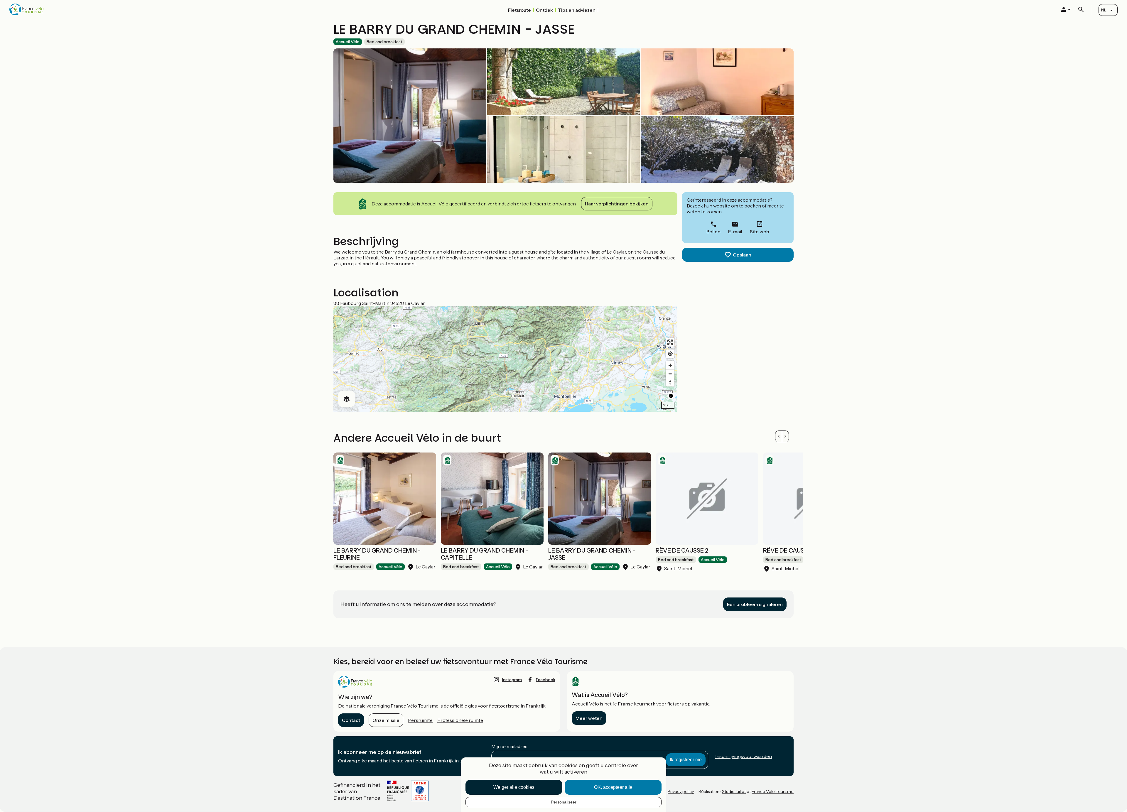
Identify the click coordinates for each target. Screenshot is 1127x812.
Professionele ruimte (460, 720)
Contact (351, 720)
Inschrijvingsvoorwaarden (743, 756)
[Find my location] (670, 354)
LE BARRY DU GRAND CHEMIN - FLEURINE (377, 554)
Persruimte (420, 720)
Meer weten (589, 718)
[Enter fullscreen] (670, 342)
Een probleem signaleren (755, 604)
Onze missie (385, 720)
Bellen (713, 231)
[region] (505, 359)
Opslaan (742, 255)
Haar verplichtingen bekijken (617, 204)
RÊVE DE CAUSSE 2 (682, 550)
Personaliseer (563, 802)
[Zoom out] (670, 373)
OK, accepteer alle (613, 787)
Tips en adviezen (576, 10)
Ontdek (544, 10)
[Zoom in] (670, 365)
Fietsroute (519, 10)
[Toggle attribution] (670, 395)
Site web (759, 231)
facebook (545, 679)
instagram (512, 679)
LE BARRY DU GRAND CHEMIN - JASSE (591, 554)
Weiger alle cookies (513, 787)
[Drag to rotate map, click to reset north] (670, 382)
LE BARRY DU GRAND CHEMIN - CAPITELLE (484, 554)
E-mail (735, 231)
